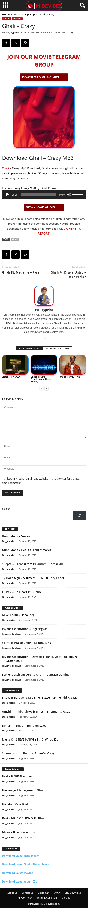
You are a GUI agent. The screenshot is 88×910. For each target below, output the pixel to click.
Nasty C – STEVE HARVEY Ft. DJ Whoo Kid (30, 739)
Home (6, 14)
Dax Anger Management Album (23, 790)
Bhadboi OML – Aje (69, 376)
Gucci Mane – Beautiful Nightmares (26, 550)
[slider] (78, 194)
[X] (15, 43)
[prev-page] (41, 388)
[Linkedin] (44, 337)
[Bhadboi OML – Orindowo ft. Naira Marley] (44, 365)
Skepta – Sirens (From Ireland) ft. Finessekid (32, 564)
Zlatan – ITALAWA (11, 376)
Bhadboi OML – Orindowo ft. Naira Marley (41, 379)
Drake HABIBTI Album (17, 776)
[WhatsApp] (25, 43)
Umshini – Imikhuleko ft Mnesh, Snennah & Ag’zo (36, 711)
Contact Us (27, 892)
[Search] (79, 515)
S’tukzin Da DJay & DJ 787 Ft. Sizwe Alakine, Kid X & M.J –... (42, 697)
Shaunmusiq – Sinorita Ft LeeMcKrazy (28, 753)
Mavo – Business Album (18, 832)
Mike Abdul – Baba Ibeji (18, 615)
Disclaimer (43, 892)
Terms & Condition (47, 897)
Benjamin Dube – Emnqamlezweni (25, 725)
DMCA (56, 892)
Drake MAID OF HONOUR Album (24, 818)
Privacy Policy (25, 897)
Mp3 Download (73, 892)
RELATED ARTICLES (29, 348)
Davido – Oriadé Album (18, 804)
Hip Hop (30, 14)
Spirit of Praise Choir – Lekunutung (26, 643)
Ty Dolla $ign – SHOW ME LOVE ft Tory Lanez (33, 578)
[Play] (7, 194)
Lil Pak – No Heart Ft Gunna (21, 592)
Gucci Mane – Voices (16, 536)
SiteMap (66, 897)
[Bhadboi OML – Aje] (72, 365)
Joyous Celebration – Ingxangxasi (25, 629)
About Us (12, 892)
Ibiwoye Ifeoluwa (11, 633)
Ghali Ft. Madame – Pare (20, 272)
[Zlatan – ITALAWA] (15, 365)
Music (17, 14)
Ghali (5, 168)
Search (6, 508)
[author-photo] (44, 296)
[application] (44, 194)
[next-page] (46, 388)
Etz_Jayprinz (12, 32)
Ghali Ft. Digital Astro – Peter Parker (68, 274)
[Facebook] (6, 43)
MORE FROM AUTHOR (57, 348)
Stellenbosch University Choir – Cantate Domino (36, 674)
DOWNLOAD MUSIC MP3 (40, 77)
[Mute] (69, 194)
